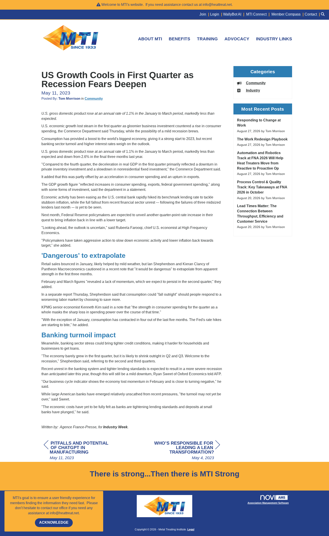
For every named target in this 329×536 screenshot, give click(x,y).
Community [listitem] (256, 83)
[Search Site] (323, 14)
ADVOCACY (236, 39)
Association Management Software (268, 503)
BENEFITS (179, 39)
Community (94, 98)
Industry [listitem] (253, 90)
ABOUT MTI (150, 39)
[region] (186, 451)
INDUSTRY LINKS (274, 39)
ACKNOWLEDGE (53, 522)
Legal (190, 529)
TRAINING (207, 39)
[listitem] (204, 14)
